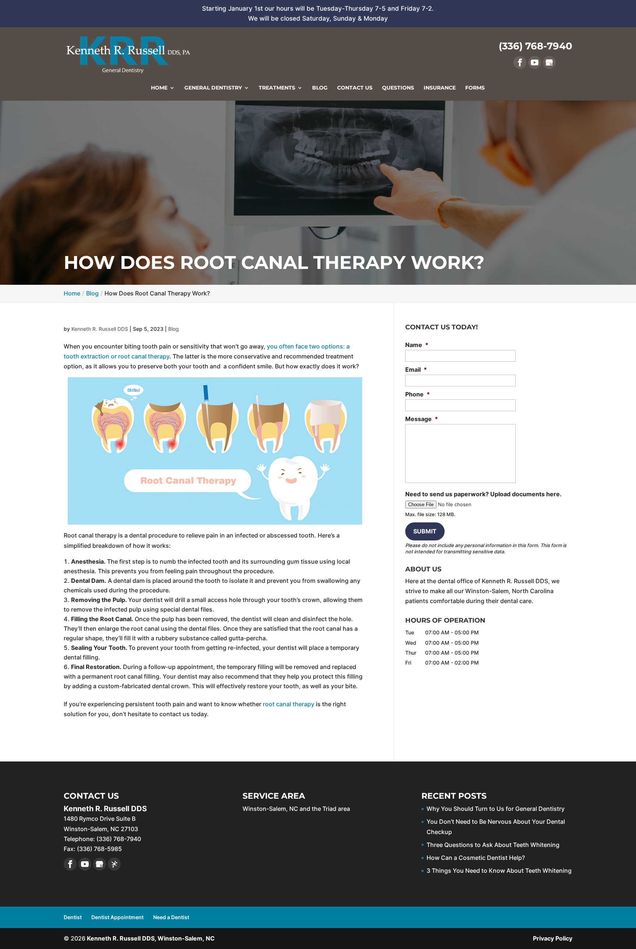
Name (416, 345)
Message (421, 419)
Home (159, 88)
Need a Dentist (171, 917)
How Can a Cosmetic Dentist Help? (476, 857)
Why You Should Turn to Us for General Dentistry (496, 808)
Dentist (73, 917)
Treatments (277, 88)
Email (416, 369)
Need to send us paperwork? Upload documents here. (483, 494)
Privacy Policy (552, 938)
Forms (475, 88)
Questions (398, 88)
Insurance (440, 88)
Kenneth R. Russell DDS (99, 329)
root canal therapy (288, 704)
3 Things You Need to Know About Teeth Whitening (499, 870)
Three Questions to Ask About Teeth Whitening (493, 844)
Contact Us (354, 88)
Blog (320, 88)
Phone (417, 394)
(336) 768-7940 (535, 46)
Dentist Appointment (117, 917)
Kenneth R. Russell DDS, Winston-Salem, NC (151, 938)
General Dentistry (213, 88)
